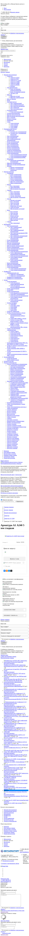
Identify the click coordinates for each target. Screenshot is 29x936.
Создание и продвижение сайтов (10, 863)
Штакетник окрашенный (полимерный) (17, 161)
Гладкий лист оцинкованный (18, 131)
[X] (11, 571)
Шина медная (14, 220)
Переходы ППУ (14, 389)
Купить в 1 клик (14, 559)
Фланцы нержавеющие (16, 379)
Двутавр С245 (14, 93)
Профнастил (7, 815)
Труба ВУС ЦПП (15, 305)
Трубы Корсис (14, 340)
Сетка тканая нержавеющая (17, 270)
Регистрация (7, 9)
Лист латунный (14, 204)
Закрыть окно (4, 49)
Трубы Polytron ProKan (16, 335)
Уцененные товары (9, 456)
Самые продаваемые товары (8, 656)
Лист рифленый (14, 107)
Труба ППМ (13, 307)
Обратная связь (5, 878)
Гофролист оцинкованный (17, 275)
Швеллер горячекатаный (17, 97)
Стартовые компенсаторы (17, 391)
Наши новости (5, 460)
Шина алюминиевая (15, 183)
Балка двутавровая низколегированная (15, 89)
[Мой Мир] (9, 571)
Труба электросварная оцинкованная (16, 300)
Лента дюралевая (15, 193)
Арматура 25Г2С (15, 77)
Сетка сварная (14, 124)
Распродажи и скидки (10, 453)
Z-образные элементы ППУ (17, 384)
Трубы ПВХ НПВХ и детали (18, 318)
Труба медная (14, 217)
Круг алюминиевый (15, 176)
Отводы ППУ (14, 388)
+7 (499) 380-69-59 (6, 880)
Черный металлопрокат (10, 809)
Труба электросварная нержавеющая (16, 260)
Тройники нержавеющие (17, 378)
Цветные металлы (9, 812)
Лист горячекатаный (16, 103)
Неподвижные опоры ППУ (17, 387)
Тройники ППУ (14, 394)
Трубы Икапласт (14, 338)
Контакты (6, 66)
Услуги (6, 63)
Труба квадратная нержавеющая (19, 255)
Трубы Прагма (14, 341)
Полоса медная (14, 216)
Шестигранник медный (16, 218)
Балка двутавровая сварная (17, 92)
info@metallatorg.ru (6, 881)
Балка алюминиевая (15, 174)
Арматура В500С (15, 84)
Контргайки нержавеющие (17, 368)
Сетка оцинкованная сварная (18, 156)
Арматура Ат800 (14, 83)
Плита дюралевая (15, 194)
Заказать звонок (15, 12)
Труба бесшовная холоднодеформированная (17, 286)
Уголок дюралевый (15, 196)
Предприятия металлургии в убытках (11, 463)
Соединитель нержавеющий (18, 377)
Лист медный (14, 214)
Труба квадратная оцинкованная (19, 295)
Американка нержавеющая (17, 365)
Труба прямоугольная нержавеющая (16, 258)
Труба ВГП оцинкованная (17, 294)
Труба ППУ (13, 308)
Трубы (5, 817)
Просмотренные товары (7, 658)
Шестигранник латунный (17, 208)
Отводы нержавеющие (16, 372)
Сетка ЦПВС (14, 127)
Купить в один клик (18, 910)
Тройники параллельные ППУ (18, 392)
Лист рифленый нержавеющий (18, 236)
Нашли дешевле (17, 562)
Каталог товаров (5, 72)
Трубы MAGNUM (15, 334)
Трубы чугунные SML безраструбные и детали (17, 320)
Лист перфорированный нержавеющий (17, 230)
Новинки (6, 451)
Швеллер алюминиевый (17, 181)
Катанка (12, 86)
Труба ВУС (13, 304)
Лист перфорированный (17, 104)
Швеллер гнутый (15, 96)
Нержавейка (7, 814)
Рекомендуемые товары (10, 455)
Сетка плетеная (14, 123)
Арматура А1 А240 (15, 80)
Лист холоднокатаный (16, 109)
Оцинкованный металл (10, 811)
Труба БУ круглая (8, 819)
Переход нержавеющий (16, 374)
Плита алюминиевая (16, 179)
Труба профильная (9, 818)
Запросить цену (6, 933)
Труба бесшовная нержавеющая (19, 251)
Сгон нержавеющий (15, 375)
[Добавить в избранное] (25, 533)
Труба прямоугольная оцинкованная (16, 297)
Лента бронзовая (14, 187)
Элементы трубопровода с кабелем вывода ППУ (17, 400)
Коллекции (7, 62)
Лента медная (14, 213)
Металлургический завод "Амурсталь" (11, 474)
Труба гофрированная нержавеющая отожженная (17, 253)
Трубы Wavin (13, 337)
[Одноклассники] (7, 571)
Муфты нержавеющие (16, 370)
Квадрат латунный (15, 200)
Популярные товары (9, 452)
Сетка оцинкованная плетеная (18, 154)
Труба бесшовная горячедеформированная (17, 283)
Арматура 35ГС (14, 79)
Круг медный (14, 211)
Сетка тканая (13, 126)
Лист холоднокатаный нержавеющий (16, 238)
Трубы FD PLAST (15, 332)
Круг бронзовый (14, 186)
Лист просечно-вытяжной (17, 106)
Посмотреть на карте (8, 860)
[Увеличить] (14, 536)
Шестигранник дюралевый (17, 197)
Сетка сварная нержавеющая (18, 268)
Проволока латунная (16, 206)
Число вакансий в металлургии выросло (12, 485)
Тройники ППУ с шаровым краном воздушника (17, 396)
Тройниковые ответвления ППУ (19, 398)
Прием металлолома (9, 458)
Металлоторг (7, 59)
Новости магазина (7, 500)
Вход (5, 8)
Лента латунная (14, 203)
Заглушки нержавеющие (17, 367)
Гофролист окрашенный (17, 274)
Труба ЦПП (13, 310)
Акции (6, 65)
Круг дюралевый (15, 191)
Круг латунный (14, 201)
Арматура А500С (15, 82)
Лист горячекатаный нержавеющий (16, 228)
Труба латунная (14, 207)
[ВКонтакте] (4, 571)
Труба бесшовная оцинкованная (19, 293)
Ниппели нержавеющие (17, 371)
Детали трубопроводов (10, 821)
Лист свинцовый (15, 223)
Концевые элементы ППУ (17, 385)
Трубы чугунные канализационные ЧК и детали (18, 326)
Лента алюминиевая (15, 177)
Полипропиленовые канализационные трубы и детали (17, 316)
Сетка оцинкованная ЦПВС (18, 157)
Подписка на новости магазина (9, 493)
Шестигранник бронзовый (17, 188)
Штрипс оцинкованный (16, 167)
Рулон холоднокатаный (16, 112)
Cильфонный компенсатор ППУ (19, 382)
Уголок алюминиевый (16, 180)
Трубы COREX (14, 331)
